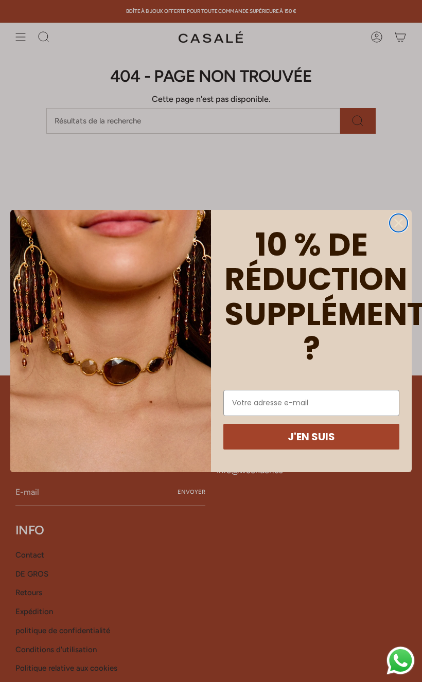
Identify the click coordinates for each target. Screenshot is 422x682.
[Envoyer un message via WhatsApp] (400, 660)
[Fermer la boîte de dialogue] (399, 223)
